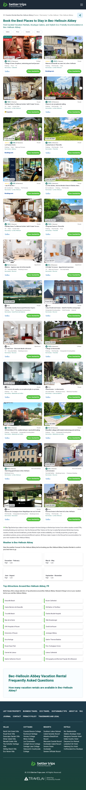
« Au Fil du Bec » (10, 186)
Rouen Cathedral (51, 601)
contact (17, 716)
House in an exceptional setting (56, 104)
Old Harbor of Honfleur (53, 607)
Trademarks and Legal (48, 716)
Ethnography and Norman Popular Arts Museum (61, 659)
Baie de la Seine (10, 620)
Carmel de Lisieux (10, 652)
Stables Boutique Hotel (72, 734)
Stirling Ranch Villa (9, 749)
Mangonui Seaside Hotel (73, 736)
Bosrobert (14, 516)
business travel (30, 711)
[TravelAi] (35, 779)
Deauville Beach (10, 601)
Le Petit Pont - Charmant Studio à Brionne (18, 349)
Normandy (8, 67)
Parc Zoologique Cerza (53, 646)
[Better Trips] (43, 764)
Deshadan (47, 749)
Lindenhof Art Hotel (71, 744)
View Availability (33, 71)
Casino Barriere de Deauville (14, 607)
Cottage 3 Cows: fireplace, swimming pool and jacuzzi (22, 63)
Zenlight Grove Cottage (31, 744)
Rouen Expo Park (10, 646)
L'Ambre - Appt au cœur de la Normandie (18, 267)
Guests (28, 32)
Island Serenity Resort (52, 734)
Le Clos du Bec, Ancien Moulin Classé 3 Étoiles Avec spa (62, 186)
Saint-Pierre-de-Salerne (18, 312)
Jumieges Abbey (51, 633)
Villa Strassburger (51, 620)
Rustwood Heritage (30, 734)
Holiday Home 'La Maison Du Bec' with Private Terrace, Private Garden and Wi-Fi (22, 105)
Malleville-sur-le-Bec (17, 393)
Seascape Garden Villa (11, 736)
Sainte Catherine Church (13, 659)
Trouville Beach (10, 614)
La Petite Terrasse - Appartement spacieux (59, 267)
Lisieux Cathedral (51, 652)
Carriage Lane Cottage (31, 746)
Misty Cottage (28, 739)
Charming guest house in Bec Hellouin (17, 471)
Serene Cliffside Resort (52, 751)
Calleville (14, 67)
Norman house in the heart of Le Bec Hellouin (60, 511)
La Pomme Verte (10, 145)
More (38, 32)
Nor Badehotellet (70, 731)
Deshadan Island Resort (52, 744)
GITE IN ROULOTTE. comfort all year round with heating (22, 430)
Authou (14, 149)
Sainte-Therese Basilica (53, 639)
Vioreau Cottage (29, 736)
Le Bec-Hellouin (57, 67)
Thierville (55, 149)
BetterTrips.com (38, 772)
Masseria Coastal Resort (53, 741)
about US (73, 711)
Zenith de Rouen (51, 627)
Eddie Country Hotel (71, 739)
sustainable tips (59, 711)
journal (7, 716)
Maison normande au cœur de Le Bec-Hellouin (61, 63)
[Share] (80, 15)
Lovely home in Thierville (54, 145)
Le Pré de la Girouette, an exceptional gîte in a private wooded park (22, 390)
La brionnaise (50, 471)
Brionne (14, 271)
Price (17, 32)
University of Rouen (11, 633)
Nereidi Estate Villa (10, 741)
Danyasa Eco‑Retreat (71, 741)
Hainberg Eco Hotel (71, 746)
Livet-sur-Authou (57, 393)
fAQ (81, 711)
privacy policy (29, 716)
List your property (12, 711)
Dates (7, 32)
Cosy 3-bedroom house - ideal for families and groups (63, 308)
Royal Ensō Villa (9, 734)
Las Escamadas (29, 741)
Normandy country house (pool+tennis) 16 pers (20, 308)
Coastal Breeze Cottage (32, 731)
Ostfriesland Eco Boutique (73, 749)
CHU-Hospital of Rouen (12, 627)
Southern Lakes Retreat (52, 731)
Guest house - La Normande (55, 389)
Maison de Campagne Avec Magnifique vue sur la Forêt (22, 511)
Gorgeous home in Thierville (55, 226)
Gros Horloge (9, 639)
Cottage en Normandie (53, 349)
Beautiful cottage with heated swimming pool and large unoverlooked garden (63, 431)
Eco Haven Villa (8, 751)
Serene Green (48, 746)
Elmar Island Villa (9, 739)
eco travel (45, 711)
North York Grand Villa (11, 731)
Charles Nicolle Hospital (53, 614)
